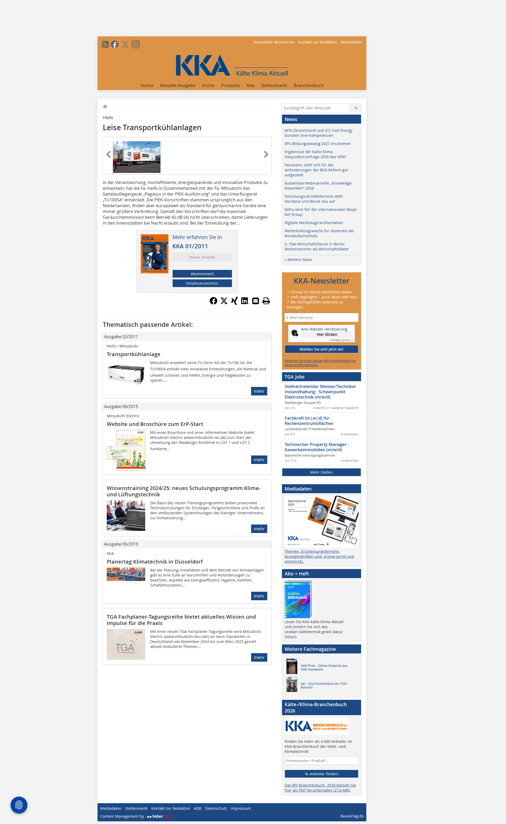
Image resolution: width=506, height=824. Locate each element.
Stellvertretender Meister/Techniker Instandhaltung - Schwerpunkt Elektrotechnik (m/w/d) (320, 392)
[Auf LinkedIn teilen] (245, 303)
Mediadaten (351, 42)
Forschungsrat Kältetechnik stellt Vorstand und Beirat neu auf (314, 199)
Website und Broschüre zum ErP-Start (155, 424)
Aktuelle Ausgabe (178, 85)
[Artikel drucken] (266, 300)
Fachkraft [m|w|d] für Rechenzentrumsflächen (309, 420)
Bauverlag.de (352, 815)
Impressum (241, 808)
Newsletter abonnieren (274, 42)
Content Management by (122, 816)
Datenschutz (216, 808)
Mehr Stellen (321, 472)
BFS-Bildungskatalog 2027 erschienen (318, 143)
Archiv (208, 85)
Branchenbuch (308, 85)
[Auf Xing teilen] (234, 303)
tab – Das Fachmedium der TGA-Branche (324, 685)
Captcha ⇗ (341, 340)
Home (147, 85)
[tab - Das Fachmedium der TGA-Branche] (293, 686)
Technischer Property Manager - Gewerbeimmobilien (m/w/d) (317, 447)
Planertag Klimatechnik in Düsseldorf (155, 561)
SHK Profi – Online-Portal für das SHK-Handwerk (324, 667)
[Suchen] (356, 108)
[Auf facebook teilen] (213, 303)
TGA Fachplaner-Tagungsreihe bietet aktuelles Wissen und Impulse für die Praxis (181, 620)
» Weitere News (298, 259)
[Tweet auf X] (224, 303)
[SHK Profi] (293, 668)
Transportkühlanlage (133, 354)
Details (291, 636)
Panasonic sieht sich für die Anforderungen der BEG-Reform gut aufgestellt (316, 169)
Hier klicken (327, 334)
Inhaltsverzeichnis (202, 283)
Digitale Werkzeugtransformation (314, 222)
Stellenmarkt (274, 85)
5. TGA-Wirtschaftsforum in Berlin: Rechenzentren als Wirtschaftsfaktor (317, 246)
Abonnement (202, 273)
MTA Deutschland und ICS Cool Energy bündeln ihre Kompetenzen (318, 133)
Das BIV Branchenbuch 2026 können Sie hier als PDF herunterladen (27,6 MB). (320, 788)
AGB (197, 808)
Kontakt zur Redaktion (317, 42)
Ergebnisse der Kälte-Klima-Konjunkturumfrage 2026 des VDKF (315, 154)
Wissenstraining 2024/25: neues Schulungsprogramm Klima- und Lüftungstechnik (183, 491)
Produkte (230, 85)
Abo (250, 85)
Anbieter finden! (323, 773)
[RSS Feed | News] (105, 44)
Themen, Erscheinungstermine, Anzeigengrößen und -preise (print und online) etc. (319, 556)
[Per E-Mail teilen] (255, 300)
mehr (259, 391)
